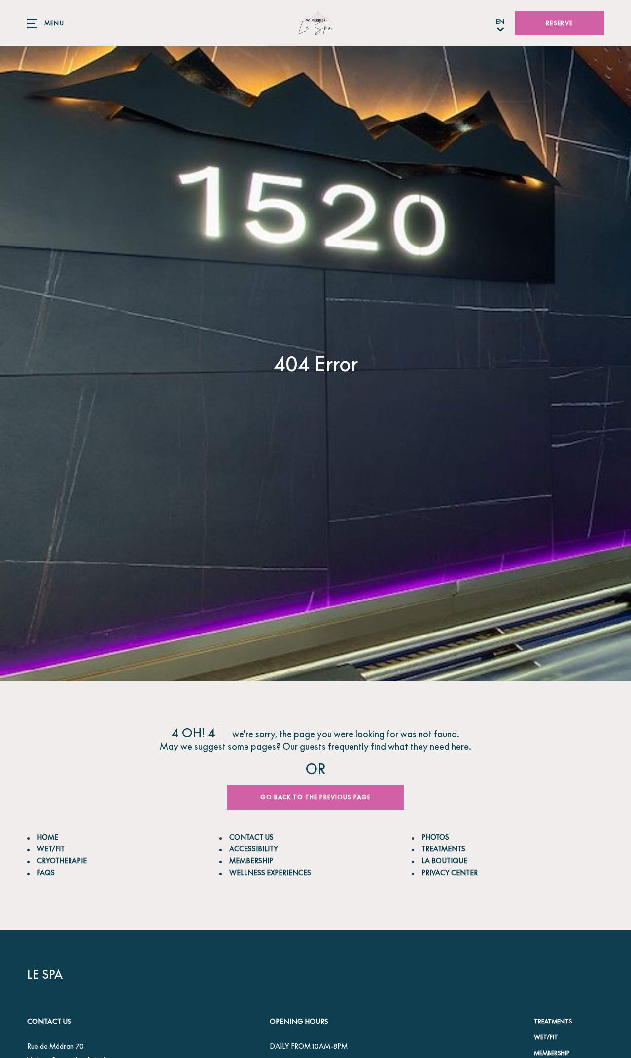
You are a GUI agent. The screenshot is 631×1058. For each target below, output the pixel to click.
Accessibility (253, 849)
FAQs (46, 872)
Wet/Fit (546, 1037)
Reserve (559, 23)
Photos (435, 837)
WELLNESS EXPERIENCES (270, 872)
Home (47, 837)
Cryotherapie (62, 860)
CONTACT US (251, 837)
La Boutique (444, 860)
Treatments (553, 1021)
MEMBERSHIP (251, 860)
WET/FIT (51, 849)
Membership (552, 1053)
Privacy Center (449, 872)
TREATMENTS (443, 849)
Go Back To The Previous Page (315, 797)
